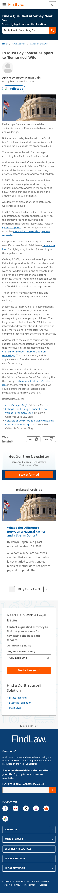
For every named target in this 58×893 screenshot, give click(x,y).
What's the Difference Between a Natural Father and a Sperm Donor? (26, 531)
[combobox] (29, 657)
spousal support (11, 227)
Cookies (43, 884)
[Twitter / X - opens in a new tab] (26, 808)
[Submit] (52, 790)
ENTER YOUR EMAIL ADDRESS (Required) (23, 784)
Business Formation (20, 702)
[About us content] (52, 829)
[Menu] (4, 5)
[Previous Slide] (12, 589)
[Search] (52, 4)
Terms (5, 884)
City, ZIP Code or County (21, 651)
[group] (29, 543)
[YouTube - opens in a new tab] (15, 808)
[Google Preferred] (5, 819)
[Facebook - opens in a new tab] (5, 808)
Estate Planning (18, 697)
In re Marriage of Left (16, 405)
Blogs (5, 44)
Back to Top (30, 725)
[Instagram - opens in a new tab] (36, 808)
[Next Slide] (46, 589)
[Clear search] (47, 657)
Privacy (16, 884)
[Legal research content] (52, 858)
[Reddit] (46, 808)
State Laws (15, 707)
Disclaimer (29, 884)
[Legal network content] (52, 868)
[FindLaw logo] (17, 4)
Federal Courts (18, 44)
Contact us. (31, 763)
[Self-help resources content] (52, 849)
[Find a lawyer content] (52, 839)
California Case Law (38, 44)
